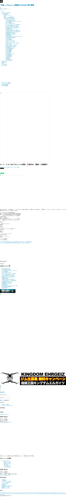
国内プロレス (4, 61)
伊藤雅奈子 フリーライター (11, 34)
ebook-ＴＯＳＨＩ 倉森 (10, 40)
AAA (0, 492)
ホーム (3, 11)
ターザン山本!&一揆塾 (10, 23)
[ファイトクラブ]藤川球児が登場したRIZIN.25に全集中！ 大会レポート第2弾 (14, 242)
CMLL (6, 492)
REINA (39, 492)
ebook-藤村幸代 (9, 55)
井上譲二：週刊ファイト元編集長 (12, 26)
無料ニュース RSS (7, 461)
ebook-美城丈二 (9, 38)
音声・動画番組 (5, 85)
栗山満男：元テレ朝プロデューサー (12, 27)
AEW (2, 492)
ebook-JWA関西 (9, 39)
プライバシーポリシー (6, 482)
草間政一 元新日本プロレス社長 (8, 279)
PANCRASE (32, 492)
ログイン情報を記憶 (5, 400)
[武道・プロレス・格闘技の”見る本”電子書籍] (17, 5)
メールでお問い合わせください (6, 422)
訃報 (4, 494)
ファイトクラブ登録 (6, 82)
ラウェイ (34, 493)
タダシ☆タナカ (24, 493)
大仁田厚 (44, 493)
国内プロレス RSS (7, 462)
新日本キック (56, 493)
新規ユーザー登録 (5, 404)
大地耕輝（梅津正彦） (10, 48)
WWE (59, 492)
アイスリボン (64, 492)
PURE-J (36, 492)
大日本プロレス (48, 493)
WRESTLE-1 (56, 492)
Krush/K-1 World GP (22, 492)
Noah (27, 492)
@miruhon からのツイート (4, 414)
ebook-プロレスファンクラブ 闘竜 (12, 42)
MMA (3, 63)
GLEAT (10, 492)
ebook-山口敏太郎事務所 (10, 37)
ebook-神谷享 (8, 52)
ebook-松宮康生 (9, 28)
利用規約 (3, 484)
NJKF (26, 492)
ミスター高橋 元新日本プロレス (12, 25)
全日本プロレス (41, 493)
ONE (30, 492)
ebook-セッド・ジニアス (10, 41)
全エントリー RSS (5, 460)
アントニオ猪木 (2, 493)
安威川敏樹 (52, 493)
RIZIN (43, 492)
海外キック (1, 494)
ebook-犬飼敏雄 (9, 50)
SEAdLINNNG (46, 492)
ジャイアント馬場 (15, 167)
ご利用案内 (4, 480)
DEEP (8, 492)
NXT (29, 492)
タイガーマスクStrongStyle (17, 493)
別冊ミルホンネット (8, 14)
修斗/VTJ (37, 493)
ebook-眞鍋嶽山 (9, 35)
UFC (53, 492)
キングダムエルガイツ (8, 493)
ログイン (2, 392)
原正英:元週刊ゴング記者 (10, 46)
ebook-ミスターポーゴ (10, 19)
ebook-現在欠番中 (9, 60)
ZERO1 (61, 492)
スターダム (12, 493)
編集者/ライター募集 (6, 486)
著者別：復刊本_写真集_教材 (9, 18)
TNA (52, 492)
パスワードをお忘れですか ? (7, 405)
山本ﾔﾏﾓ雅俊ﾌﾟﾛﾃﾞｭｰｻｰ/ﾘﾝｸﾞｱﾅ (11, 32)
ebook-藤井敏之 (9, 54)
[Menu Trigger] (1, 1)
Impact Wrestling (13, 492)
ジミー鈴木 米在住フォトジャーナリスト (13, 21)
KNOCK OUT (17, 492)
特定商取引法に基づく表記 (7, 485)
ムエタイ (32, 493)
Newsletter (4, 479)
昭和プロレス (64, 493)
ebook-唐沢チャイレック (10, 47)
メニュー (2, 9)
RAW (37, 492)
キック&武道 (4, 64)
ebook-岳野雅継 (9, 49)
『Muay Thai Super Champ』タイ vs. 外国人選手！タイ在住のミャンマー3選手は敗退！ (16, 241)
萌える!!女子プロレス (10, 53)
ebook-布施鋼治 (9, 22)
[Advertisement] (33, 74)
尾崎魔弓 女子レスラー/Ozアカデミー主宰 (14, 36)
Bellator (4, 492)
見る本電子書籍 (5, 13)
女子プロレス (4, 65)
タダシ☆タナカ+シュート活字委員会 (13, 24)
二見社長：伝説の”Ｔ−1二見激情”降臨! (9, 280)
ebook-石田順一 (9, 51)
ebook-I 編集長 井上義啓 (10, 20)
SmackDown (49, 492)
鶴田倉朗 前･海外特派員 (10, 33)
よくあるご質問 (5, 483)
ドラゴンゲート (28, 493)
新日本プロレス (60, 493)
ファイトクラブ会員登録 (6, 481)
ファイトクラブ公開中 (6, 12)
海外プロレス (4, 62)
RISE (41, 492)
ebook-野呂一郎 (9, 56)
